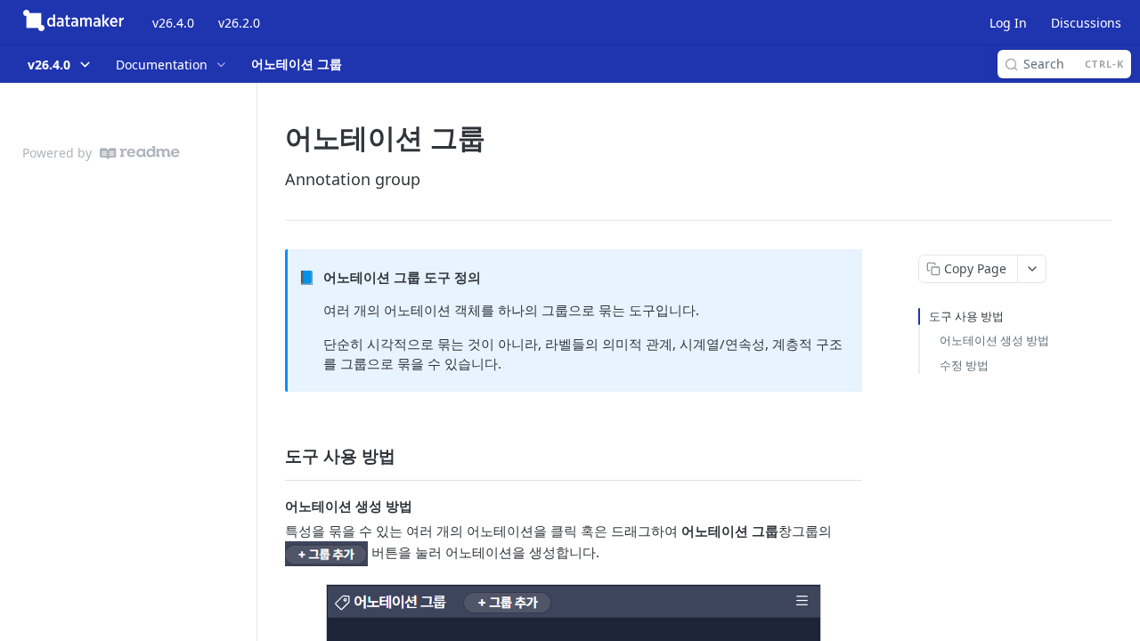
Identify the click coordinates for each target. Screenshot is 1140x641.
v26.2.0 (239, 22)
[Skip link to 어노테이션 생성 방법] (273, 506)
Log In (1008, 22)
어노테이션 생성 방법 (994, 340)
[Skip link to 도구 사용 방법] (273, 456)
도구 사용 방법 (966, 316)
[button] (326, 552)
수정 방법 (964, 365)
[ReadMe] (140, 152)
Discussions (1086, 22)
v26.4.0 (173, 22)
